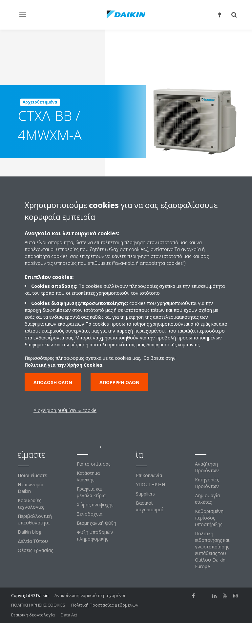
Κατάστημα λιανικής (88, 476)
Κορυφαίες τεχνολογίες (31, 503)
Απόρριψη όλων (119, 382)
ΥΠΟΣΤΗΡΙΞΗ (150, 484)
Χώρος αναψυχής (95, 504)
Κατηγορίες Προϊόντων (207, 482)
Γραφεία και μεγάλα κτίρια (91, 492)
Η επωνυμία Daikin (30, 487)
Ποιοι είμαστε (32, 475)
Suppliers (145, 494)
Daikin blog (29, 532)
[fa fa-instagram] (235, 596)
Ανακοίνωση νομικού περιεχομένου (90, 595)
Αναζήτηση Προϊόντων (207, 467)
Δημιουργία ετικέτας (207, 498)
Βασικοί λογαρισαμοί (149, 506)
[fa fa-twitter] (204, 596)
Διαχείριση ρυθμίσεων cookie (64, 410)
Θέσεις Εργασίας (35, 550)
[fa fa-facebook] (193, 596)
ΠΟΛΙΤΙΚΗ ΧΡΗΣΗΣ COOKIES (38, 605)
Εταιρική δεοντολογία (33, 615)
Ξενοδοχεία (89, 514)
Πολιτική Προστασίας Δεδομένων (104, 605)
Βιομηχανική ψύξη (96, 523)
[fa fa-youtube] (225, 596)
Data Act (69, 615)
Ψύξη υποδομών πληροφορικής (95, 535)
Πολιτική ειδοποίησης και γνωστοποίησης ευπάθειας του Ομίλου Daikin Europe (212, 549)
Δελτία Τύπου (33, 541)
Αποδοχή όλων (52, 382)
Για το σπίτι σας (93, 464)
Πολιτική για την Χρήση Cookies (63, 365)
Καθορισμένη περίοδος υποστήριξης (209, 517)
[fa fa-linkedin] (214, 596)
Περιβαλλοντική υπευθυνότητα (35, 519)
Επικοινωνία (149, 475)
